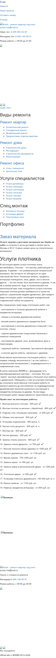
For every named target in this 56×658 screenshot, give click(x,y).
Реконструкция (13, 156)
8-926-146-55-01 (23, 36)
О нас (3, 1)
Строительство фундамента (19, 153)
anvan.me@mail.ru (9, 27)
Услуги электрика (14, 186)
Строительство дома (16, 147)
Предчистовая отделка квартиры (22, 136)
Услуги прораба (13, 198)
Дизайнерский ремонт (16, 133)
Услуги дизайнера (14, 183)
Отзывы (3, 19)
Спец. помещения (15, 168)
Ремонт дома (11, 142)
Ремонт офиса (12, 163)
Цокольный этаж (14, 171)
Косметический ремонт (17, 127)
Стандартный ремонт (16, 130)
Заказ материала (18, 236)
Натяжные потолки (15, 210)
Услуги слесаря (13, 195)
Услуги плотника (14, 192)
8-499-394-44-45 (19, 31)
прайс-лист (5, 107)
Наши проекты (7, 10)
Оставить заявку (8, 14)
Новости (4, 5)
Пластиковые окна (15, 216)
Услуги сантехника (15, 189)
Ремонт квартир (13, 121)
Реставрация (12, 150)
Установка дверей (14, 213)
